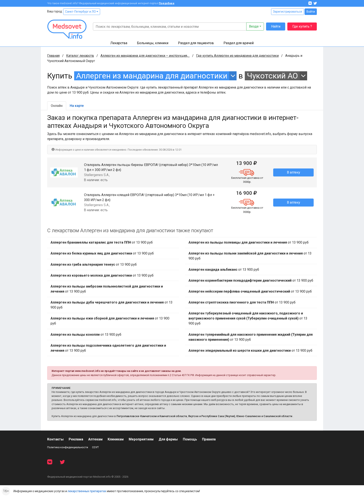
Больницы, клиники (152, 43)
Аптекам (95, 439)
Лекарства (118, 43)
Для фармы (168, 439)
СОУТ (95, 447)
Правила (209, 439)
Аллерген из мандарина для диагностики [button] (151, 75)
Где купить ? (302, 26)
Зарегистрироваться (287, 11)
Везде (254, 26)
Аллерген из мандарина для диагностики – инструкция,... (145, 56)
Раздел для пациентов (196, 43)
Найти (275, 26)
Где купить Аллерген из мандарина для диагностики (237, 56)
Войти (310, 11)
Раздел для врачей (238, 43)
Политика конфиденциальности (67, 447)
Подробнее (166, 3)
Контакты (55, 439)
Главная (53, 56)
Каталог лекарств (80, 56)
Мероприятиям (141, 439)
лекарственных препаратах (87, 491)
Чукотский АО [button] (272, 75)
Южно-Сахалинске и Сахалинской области (264, 416)
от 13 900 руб (102, 242)
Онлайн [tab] (57, 106)
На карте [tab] (77, 106)
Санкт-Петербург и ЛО (80, 11)
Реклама (76, 439)
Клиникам (116, 439)
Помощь (190, 439)
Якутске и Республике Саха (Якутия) (211, 416)
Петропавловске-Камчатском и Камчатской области (151, 416)
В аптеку (293, 172)
